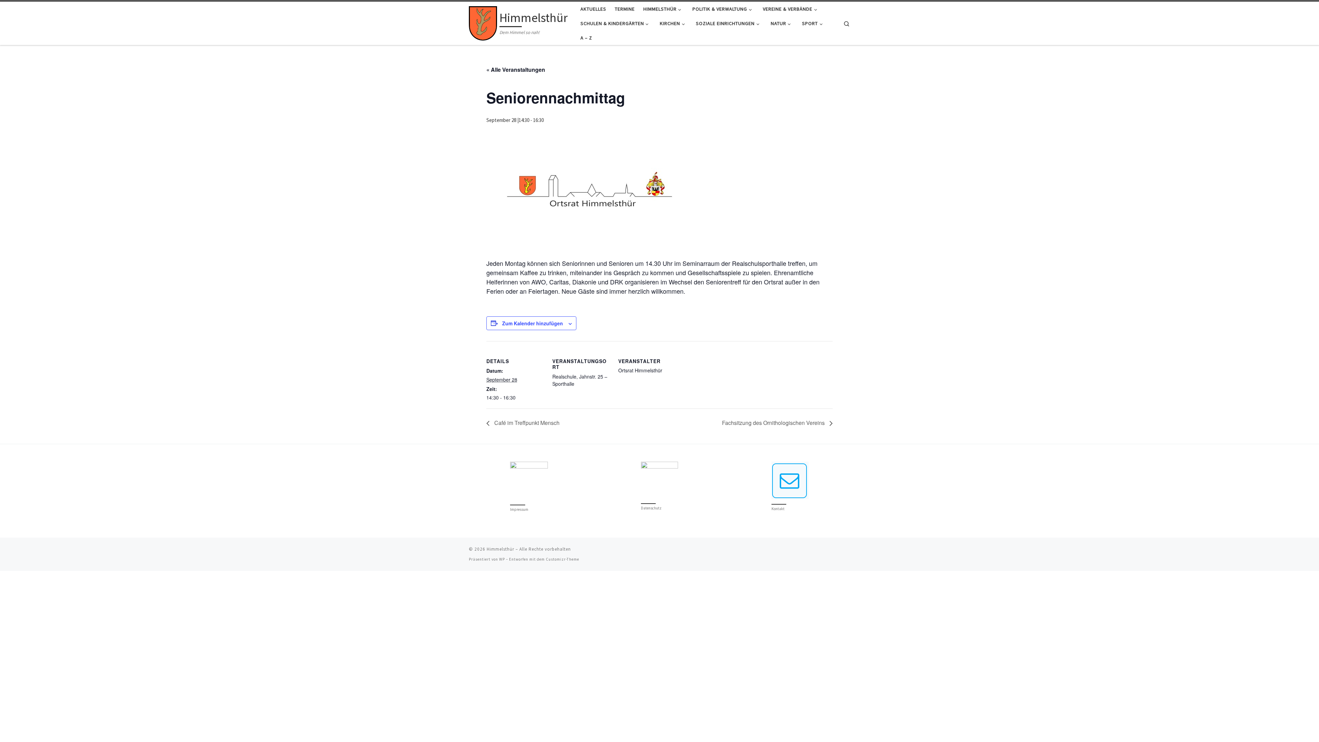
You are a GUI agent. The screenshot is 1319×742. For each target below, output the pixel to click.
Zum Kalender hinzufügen (532, 323)
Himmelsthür (500, 549)
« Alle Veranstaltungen (515, 70)
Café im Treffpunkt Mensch (526, 423)
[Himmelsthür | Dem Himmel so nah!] (483, 22)
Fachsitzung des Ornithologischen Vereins (774, 423)
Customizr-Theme (562, 559)
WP (502, 559)
